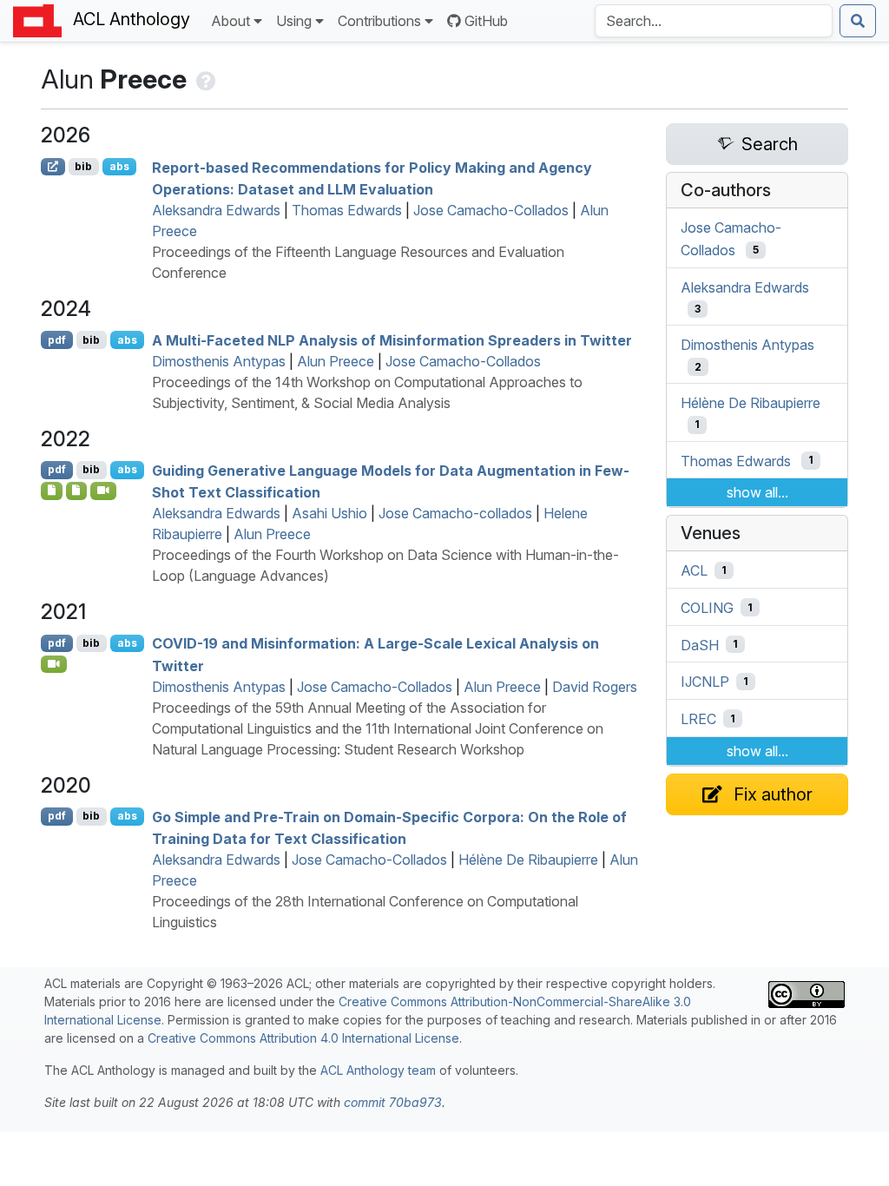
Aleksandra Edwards (216, 210)
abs (119, 166)
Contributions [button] (379, 21)
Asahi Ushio (329, 513)
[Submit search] (858, 20)
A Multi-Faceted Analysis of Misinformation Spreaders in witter (392, 340)
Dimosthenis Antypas (219, 361)
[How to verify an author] (204, 79)
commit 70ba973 (393, 1102)
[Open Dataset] (77, 490)
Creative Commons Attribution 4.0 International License (303, 1038)
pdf (57, 339)
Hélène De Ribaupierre (528, 859)
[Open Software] (52, 490)
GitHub (486, 21)
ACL (694, 570)
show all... (757, 492)
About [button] (230, 21)
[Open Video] (103, 490)
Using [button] (294, 21)
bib (83, 166)
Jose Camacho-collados (455, 513)
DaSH (700, 644)
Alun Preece (335, 361)
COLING (707, 607)
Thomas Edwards (347, 210)
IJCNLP (705, 681)
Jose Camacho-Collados (491, 210)
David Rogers (594, 686)
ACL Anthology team (378, 1070)
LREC (698, 719)
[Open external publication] (53, 166)
